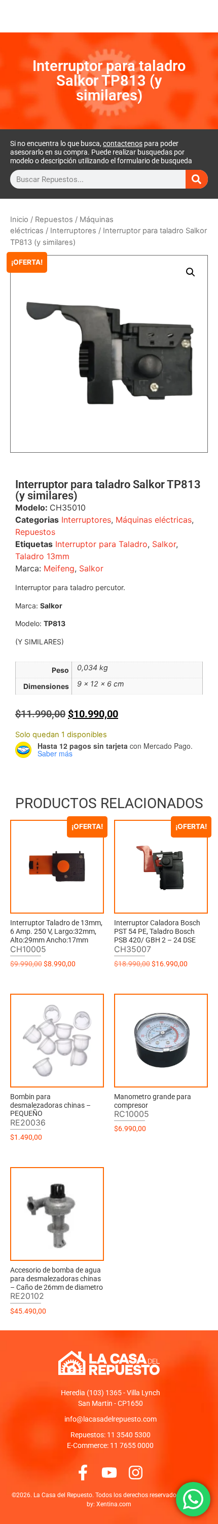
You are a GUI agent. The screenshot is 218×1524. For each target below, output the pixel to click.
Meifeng (59, 568)
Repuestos (54, 219)
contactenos (122, 143)
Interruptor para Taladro (101, 544)
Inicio (19, 219)
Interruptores (73, 230)
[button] (190, 272)
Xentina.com (113, 1504)
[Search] (197, 179)
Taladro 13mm (42, 556)
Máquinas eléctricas (154, 520)
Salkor (164, 544)
